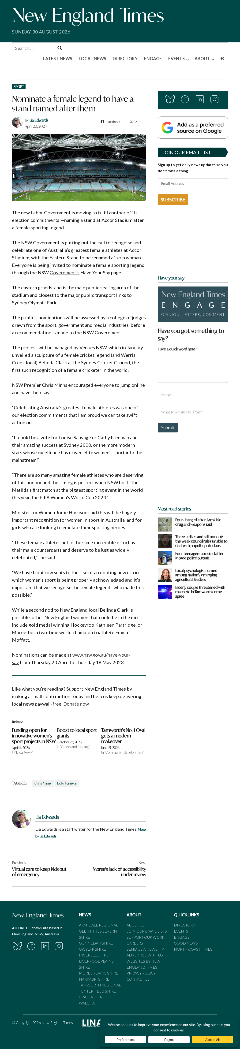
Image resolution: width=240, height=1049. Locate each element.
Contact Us (138, 979)
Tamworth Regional (100, 985)
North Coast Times (193, 949)
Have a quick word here (178, 349)
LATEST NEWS (57, 58)
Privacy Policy (141, 973)
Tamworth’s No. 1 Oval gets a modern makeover (123, 735)
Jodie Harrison (67, 783)
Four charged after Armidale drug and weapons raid (198, 521)
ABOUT (202, 58)
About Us (136, 925)
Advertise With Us (145, 955)
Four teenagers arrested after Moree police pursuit (199, 555)
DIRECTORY (125, 58)
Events (181, 931)
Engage (182, 937)
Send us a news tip (145, 949)
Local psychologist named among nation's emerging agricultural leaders (196, 575)
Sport (19, 86)
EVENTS (176, 58)
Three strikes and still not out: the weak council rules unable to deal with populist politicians (201, 541)
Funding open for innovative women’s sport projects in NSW (34, 735)
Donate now (76, 704)
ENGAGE (153, 58)
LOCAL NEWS (92, 58)
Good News (186, 943)
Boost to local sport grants (77, 733)
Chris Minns (42, 783)
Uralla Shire (92, 997)
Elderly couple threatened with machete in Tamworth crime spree (200, 592)
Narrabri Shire (94, 979)
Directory (184, 925)
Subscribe (173, 199)
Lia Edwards (39, 120)
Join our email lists (147, 931)
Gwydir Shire (92, 949)
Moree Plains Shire (98, 973)
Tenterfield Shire (97, 991)
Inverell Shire (94, 955)
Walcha (87, 1003)
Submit (167, 427)
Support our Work (146, 937)
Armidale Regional (98, 925)
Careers (135, 943)
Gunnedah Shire (96, 943)
